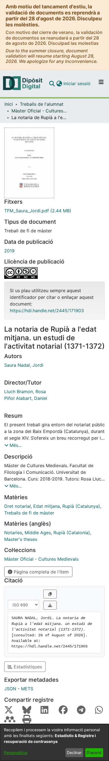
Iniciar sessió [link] (77, 83)
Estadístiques (27, 666)
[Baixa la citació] (50, 605)
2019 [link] (9, 250)
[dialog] (54, 742)
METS (27, 688)
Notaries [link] (13, 532)
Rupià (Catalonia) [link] (71, 532)
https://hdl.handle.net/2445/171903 (47, 310)
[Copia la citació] (50, 594)
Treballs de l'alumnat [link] (41, 104)
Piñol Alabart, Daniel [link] (25, 398)
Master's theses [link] (20, 539)
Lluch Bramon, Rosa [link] (25, 391)
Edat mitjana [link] (46, 506)
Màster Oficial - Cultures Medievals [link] (39, 111)
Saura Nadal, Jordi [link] (23, 365)
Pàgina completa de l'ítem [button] (40, 572)
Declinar (74, 752)
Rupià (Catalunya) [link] (81, 506)
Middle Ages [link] (38, 532)
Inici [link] (8, 104)
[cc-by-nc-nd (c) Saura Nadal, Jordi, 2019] (54, 273)
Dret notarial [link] (17, 506)
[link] (54, 210)
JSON (10, 688)
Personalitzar (16, 752)
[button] (51, 83)
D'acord (94, 752)
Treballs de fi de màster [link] (29, 513)
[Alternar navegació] (101, 83)
